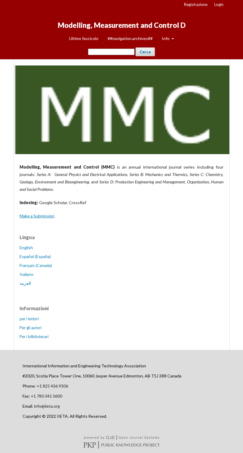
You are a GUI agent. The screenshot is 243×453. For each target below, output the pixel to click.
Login (218, 4)
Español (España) (35, 256)
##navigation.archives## (130, 38)
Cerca (145, 51)
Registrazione (195, 4)
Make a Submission (37, 215)
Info (166, 38)
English (26, 247)
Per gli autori (30, 327)
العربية (25, 283)
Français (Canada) (36, 265)
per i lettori (29, 318)
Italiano (26, 274)
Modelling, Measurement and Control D (122, 25)
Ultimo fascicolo (83, 38)
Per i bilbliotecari (34, 336)
